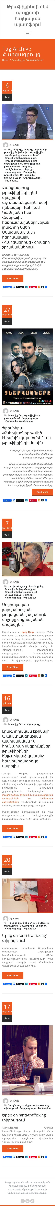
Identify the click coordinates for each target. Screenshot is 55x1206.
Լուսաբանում (13, 594)
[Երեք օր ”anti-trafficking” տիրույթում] (27, 896)
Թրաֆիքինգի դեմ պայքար (20, 158)
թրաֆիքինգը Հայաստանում (21, 155)
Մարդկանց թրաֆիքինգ (19, 421)
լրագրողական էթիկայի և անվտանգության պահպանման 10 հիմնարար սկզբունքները (27, 798)
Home (5, 60)
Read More (12, 278)
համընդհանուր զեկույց (19, 169)
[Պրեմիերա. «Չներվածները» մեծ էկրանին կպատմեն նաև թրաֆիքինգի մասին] (27, 366)
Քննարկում (11, 180)
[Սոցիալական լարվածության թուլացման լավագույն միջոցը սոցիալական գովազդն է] (27, 559)
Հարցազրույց (13, 172)
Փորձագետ (29, 597)
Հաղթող (26, 166)
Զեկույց (17, 149)
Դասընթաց (14, 922)
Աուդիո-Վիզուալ (17, 586)
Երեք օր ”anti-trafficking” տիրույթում (24, 938)
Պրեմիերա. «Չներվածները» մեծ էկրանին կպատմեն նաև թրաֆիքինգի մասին (26, 435)
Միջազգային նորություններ (19, 176)
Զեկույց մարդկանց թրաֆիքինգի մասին (25, 151)
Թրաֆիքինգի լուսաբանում (21, 592)
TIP (9, 149)
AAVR (16, 144)
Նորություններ (32, 177)
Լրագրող (41, 925)
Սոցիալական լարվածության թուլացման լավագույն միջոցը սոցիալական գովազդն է (24, 614)
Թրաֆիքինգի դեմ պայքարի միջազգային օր (21, 162)
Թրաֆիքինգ (37, 152)
